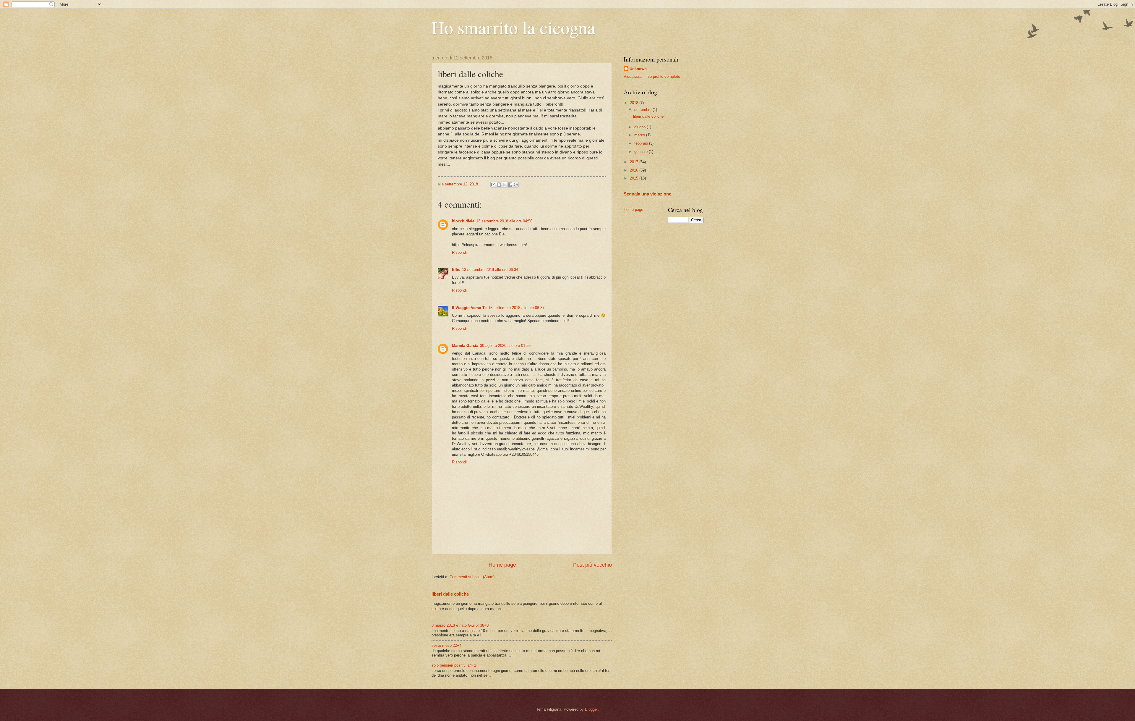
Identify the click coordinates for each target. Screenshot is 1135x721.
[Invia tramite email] (493, 184)
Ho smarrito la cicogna (513, 27)
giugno (640, 127)
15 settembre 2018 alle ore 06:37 (516, 307)
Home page (502, 565)
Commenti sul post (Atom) (472, 577)
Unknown (638, 69)
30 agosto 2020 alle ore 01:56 (505, 345)
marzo (640, 135)
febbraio (641, 143)
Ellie (456, 269)
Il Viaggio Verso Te (469, 307)
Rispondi (459, 252)
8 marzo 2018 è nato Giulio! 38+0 (460, 625)
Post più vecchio (592, 565)
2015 (634, 178)
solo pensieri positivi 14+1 (454, 665)
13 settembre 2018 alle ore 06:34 (490, 269)
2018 (634, 103)
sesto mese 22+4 (446, 645)
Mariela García (465, 345)
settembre (643, 109)
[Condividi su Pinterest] (516, 184)
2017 (634, 162)
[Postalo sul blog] (499, 184)
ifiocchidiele (463, 221)
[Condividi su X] (504, 184)
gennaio (641, 151)
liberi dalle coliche (450, 593)
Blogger (591, 709)
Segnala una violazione (647, 193)
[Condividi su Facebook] (510, 184)
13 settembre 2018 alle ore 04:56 (504, 221)
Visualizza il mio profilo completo (652, 76)
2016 (634, 170)
